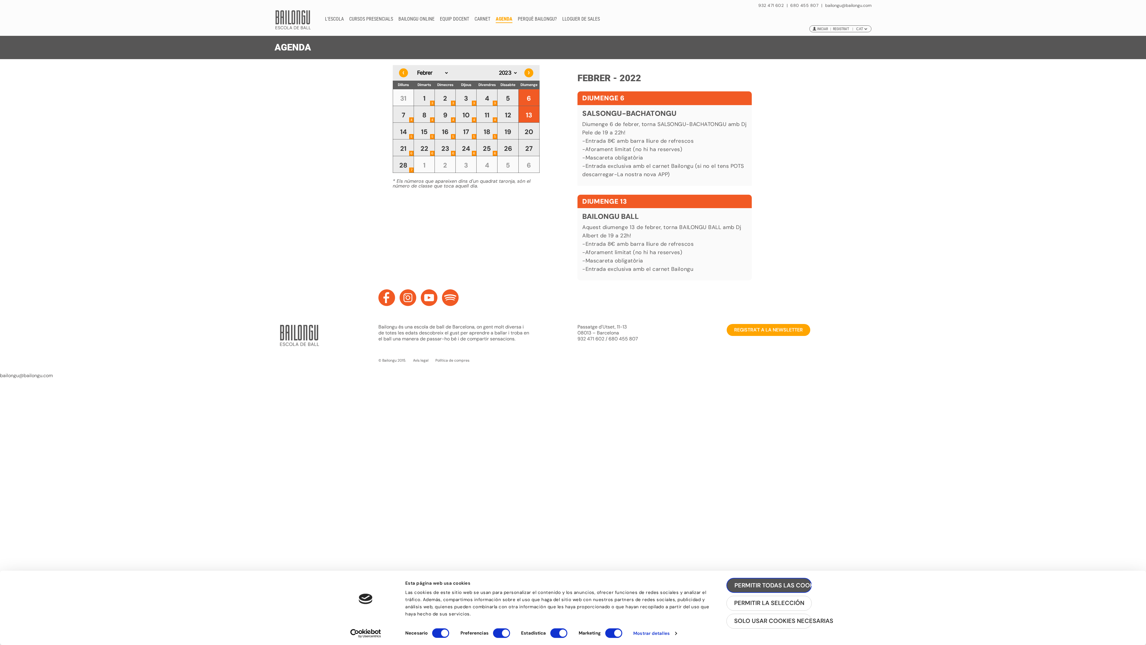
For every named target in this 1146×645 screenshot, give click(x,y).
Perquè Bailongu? (537, 19)
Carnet (482, 19)
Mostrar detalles (651, 633)
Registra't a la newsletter (768, 330)
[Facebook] (386, 297)
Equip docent (454, 19)
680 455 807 (804, 5)
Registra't (841, 29)
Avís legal (421, 360)
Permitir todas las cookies (773, 585)
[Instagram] (408, 297)
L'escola (334, 19)
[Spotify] (450, 297)
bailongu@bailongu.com (848, 5)
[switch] (501, 635)
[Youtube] (429, 297)
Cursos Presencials (371, 19)
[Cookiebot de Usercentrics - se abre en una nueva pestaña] (366, 633)
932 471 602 (771, 5)
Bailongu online (416, 19)
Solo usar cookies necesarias (773, 621)
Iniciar (822, 29)
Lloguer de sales (581, 19)
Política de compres (452, 360)
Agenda (504, 19)
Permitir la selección (769, 603)
